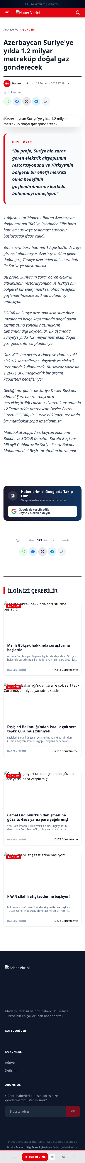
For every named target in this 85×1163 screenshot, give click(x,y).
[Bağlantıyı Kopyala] (46, 101)
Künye (10, 1062)
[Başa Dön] (75, 1157)
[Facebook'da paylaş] (17, 101)
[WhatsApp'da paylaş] (7, 101)
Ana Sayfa (10, 29)
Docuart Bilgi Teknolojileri (31, 1147)
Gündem (28, 29)
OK (73, 1111)
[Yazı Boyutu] (14, 1157)
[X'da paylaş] (27, 101)
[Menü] (7, 13)
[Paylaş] (63, 1157)
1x (52, 1156)
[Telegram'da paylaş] (36, 101)
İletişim (11, 1070)
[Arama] (78, 12)
